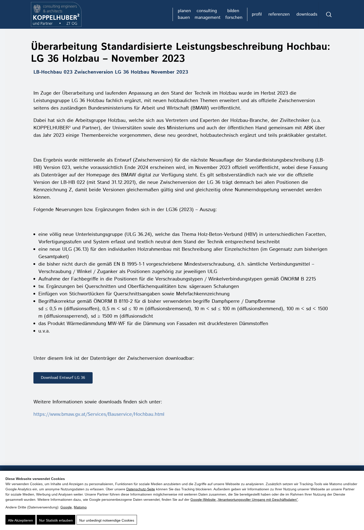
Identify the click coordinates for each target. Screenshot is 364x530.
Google (66, 507)
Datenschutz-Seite (140, 489)
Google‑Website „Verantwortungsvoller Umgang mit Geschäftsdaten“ (244, 500)
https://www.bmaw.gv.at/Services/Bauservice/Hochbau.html (98, 414)
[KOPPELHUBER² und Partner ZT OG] (56, 14)
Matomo (80, 507)
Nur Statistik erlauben (56, 520)
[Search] (329, 14)
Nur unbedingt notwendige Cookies (106, 520)
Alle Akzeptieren (20, 520)
